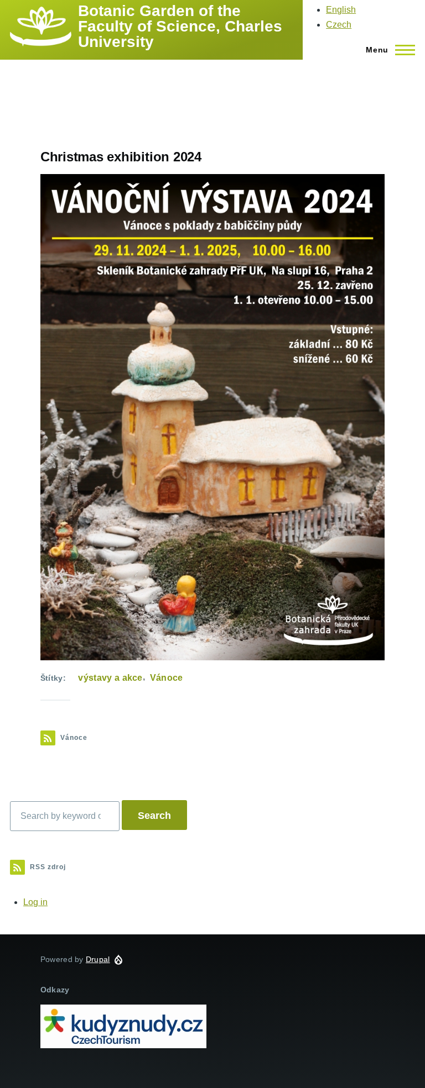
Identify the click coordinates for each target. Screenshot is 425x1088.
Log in (35, 902)
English (341, 9)
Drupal (98, 959)
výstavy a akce (110, 677)
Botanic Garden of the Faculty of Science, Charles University (180, 26)
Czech (338, 24)
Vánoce (166, 677)
